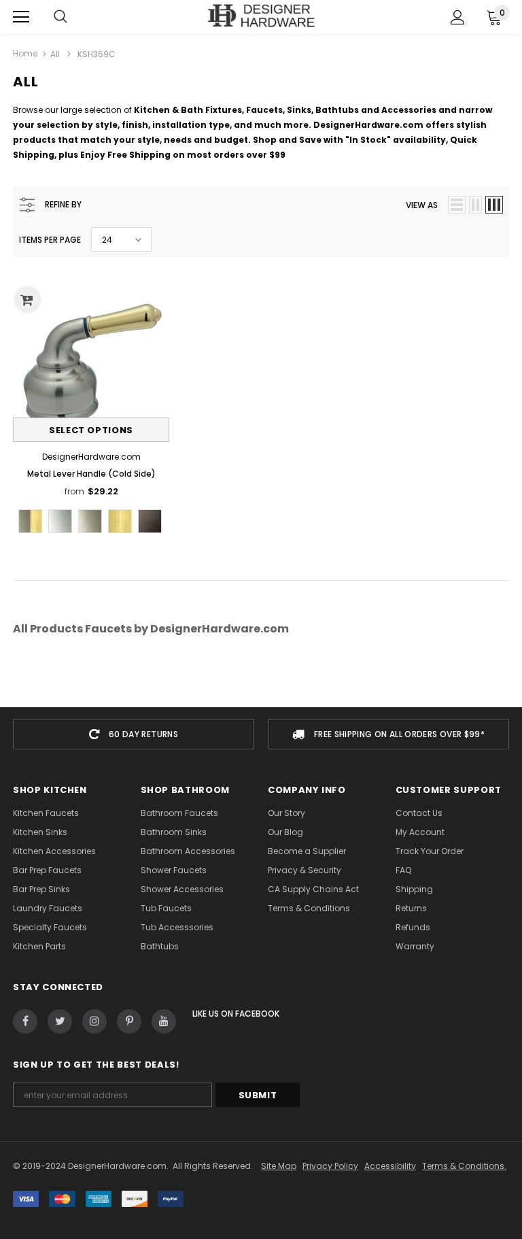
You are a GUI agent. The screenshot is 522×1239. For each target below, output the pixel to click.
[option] (133, 734)
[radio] (30, 521)
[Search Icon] (60, 17)
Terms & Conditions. (464, 1166)
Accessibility (390, 1166)
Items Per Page (50, 239)
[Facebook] (25, 1021)
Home (25, 53)
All (55, 54)
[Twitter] (60, 1021)
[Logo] (261, 16)
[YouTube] (164, 1021)
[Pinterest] (129, 1021)
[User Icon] (458, 17)
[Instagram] (94, 1021)
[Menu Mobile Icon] (21, 17)
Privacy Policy (330, 1166)
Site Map (278, 1166)
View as (422, 205)
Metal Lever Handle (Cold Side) (91, 473)
